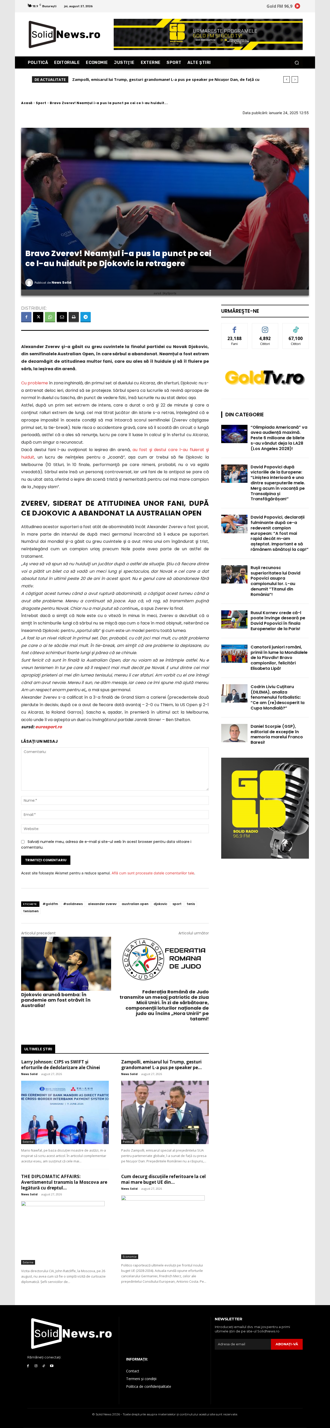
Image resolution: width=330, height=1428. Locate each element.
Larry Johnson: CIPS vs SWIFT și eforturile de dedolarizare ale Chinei (60, 1064)
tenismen (31, 911)
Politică (128, 1142)
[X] (38, 317)
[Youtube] (51, 1366)
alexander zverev (102, 904)
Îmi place (234, 327)
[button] (297, 62)
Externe (28, 1142)
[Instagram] (36, 1366)
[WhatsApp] (50, 317)
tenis (191, 904)
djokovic (160, 904)
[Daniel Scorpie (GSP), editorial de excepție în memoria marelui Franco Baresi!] (234, 733)
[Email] (62, 317)
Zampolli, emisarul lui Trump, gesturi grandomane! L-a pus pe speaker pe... (161, 1064)
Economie (130, 1256)
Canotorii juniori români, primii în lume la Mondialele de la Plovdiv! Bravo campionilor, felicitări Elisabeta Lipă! (279, 657)
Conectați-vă (265, 327)
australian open (135, 904)
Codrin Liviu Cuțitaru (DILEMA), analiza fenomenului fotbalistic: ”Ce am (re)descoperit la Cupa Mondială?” (277, 697)
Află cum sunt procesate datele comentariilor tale (153, 873)
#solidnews (73, 904)
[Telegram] (85, 317)
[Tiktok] (44, 1366)
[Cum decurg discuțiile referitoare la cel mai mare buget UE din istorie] (165, 1227)
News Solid (61, 282)
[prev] (286, 79)
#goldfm (50, 904)
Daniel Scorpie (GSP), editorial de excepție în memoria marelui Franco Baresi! (277, 734)
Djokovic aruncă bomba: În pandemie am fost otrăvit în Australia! (55, 1000)
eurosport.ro (48, 727)
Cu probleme (34, 383)
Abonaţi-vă (287, 1344)
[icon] (297, 7)
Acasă (26, 103)
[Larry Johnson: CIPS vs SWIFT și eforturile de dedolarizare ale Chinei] (65, 1112)
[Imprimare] (74, 317)
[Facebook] (26, 317)
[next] (295, 79)
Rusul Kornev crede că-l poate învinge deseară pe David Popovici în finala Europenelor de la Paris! (278, 621)
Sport (41, 103)
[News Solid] (30, 282)
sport (177, 904)
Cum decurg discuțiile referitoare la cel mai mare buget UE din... (163, 1179)
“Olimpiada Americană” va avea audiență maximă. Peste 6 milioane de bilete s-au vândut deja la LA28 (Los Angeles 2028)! (279, 438)
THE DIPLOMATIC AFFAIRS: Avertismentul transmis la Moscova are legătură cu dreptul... (64, 1182)
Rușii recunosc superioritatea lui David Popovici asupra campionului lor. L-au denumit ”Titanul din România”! (275, 581)
